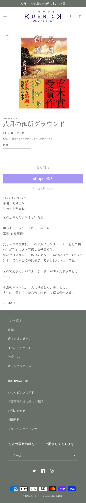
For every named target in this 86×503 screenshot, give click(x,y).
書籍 (11, 330)
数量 (5, 145)
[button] (5, 16)
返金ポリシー (35, 496)
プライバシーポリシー (22, 428)
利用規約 (14, 419)
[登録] (73, 455)
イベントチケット (19, 348)
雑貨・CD (14, 357)
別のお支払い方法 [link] (43, 188)
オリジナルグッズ (19, 366)
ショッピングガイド (21, 392)
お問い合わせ (17, 410)
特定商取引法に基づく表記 (25, 401)
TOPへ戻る (15, 320)
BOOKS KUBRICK (56, 496)
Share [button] (11, 303)
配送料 (15, 138)
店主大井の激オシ (19, 339)
